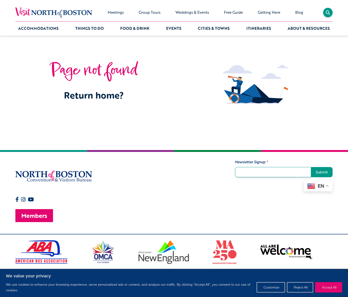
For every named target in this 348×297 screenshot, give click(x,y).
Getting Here (269, 12)
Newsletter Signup (251, 161)
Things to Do (89, 28)
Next (336, 252)
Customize (271, 287)
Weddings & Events (192, 12)
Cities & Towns (214, 28)
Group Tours (150, 12)
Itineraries (258, 28)
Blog (299, 12)
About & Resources (309, 28)
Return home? (94, 95)
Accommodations (38, 28)
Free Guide (233, 12)
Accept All (329, 287)
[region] (174, 283)
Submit (322, 172)
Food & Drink (134, 28)
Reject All (301, 287)
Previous (11, 252)
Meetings (116, 12)
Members (34, 215)
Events (173, 28)
